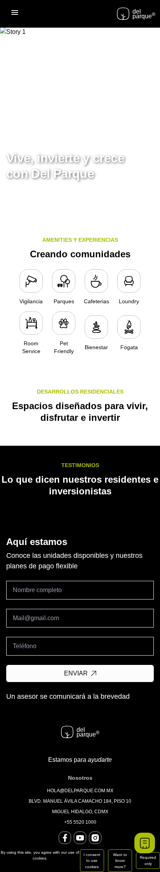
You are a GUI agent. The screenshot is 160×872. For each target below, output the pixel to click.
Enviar (76, 673)
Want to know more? (120, 861)
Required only (148, 860)
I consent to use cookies (91, 861)
